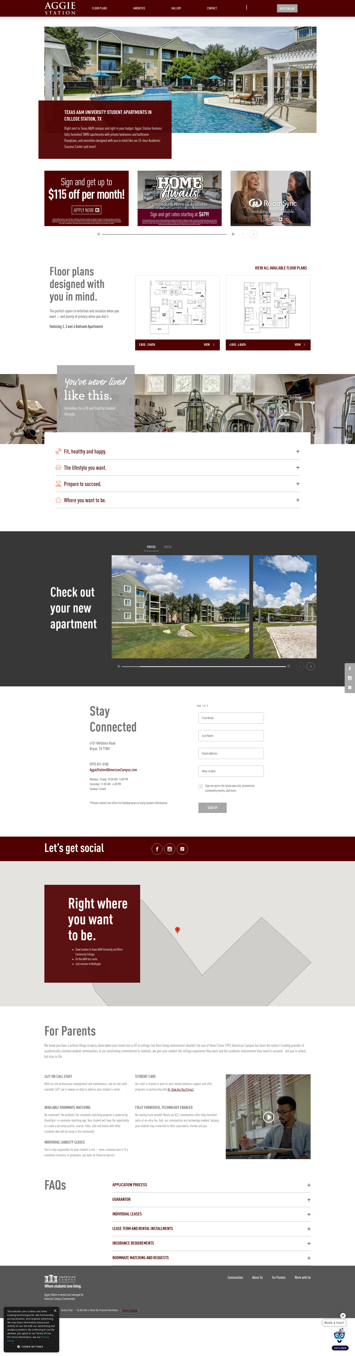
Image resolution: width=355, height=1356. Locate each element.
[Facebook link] (157, 848)
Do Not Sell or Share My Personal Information (97, 1310)
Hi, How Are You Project (181, 1089)
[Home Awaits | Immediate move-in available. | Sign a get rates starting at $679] (180, 198)
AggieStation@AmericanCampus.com (113, 769)
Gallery (176, 8)
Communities (235, 1277)
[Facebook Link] (350, 669)
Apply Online (287, 9)
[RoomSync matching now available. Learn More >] (273, 198)
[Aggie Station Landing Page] (59, 8)
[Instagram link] (169, 848)
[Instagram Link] (350, 678)
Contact (212, 8)
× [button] (55, 1310)
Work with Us (303, 1277)
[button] (177, 451)
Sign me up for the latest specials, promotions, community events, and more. (230, 788)
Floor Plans (99, 8)
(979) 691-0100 (99, 764)
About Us (257, 1277)
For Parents (278, 1277)
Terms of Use (67, 1310)
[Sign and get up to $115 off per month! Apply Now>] (86, 198)
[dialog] (31, 1329)
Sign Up (212, 808)
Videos (168, 547)
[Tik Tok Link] (350, 687)
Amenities (139, 8)
